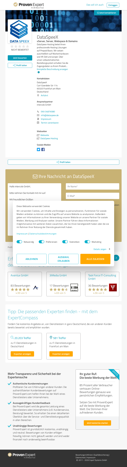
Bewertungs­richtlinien (84, 455)
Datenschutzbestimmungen (43, 233)
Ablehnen (32, 259)
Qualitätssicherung (101, 455)
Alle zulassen (95, 259)
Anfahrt (44, 95)
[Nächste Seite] (116, 258)
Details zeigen (100, 249)
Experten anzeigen (22, 353)
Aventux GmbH (19, 275)
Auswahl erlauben (64, 259)
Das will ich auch (95, 4)
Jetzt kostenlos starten (97, 422)
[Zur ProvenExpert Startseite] (28, 5)
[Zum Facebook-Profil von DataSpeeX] (43, 151)
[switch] (41, 241)
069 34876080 (48, 111)
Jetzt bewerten (20, 57)
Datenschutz (80, 457)
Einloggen (113, 5)
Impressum (22, 233)
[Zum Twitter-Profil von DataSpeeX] (39, 151)
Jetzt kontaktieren (107, 12)
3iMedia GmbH (58, 275)
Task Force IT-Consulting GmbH (102, 277)
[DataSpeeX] (19, 31)
